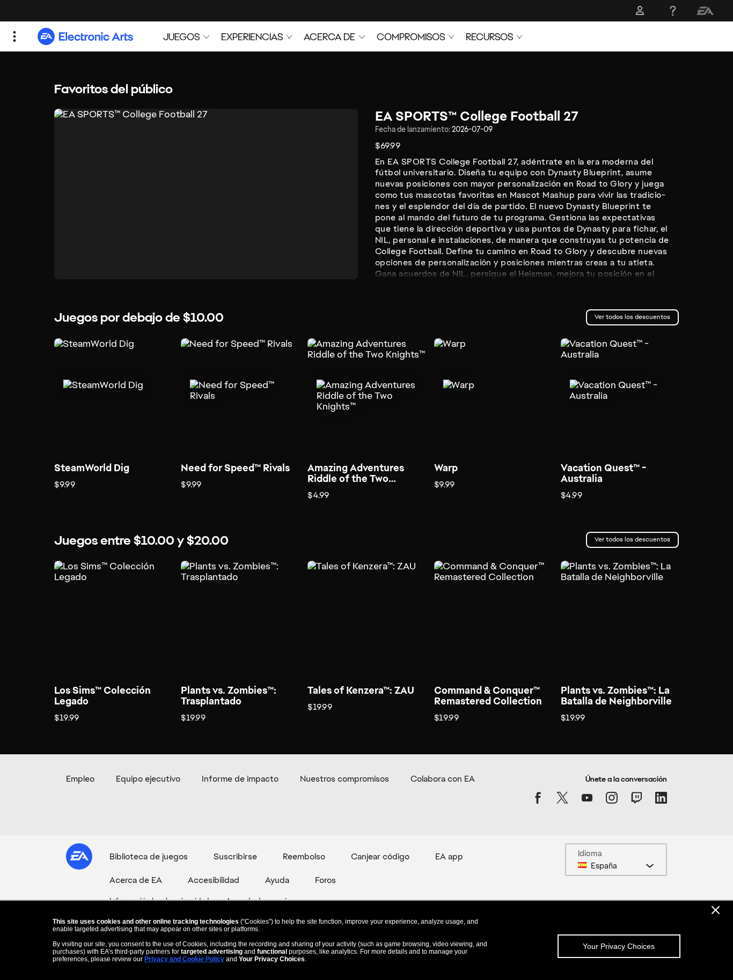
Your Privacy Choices (619, 946)
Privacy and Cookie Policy (184, 959)
